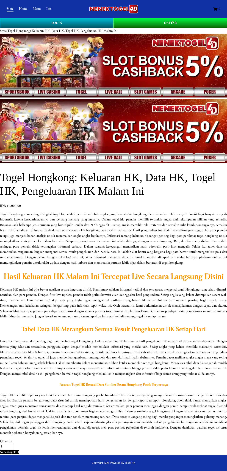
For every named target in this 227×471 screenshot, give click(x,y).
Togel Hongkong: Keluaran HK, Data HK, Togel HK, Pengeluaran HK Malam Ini (62, 31)
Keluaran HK (9, 290)
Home (23, 9)
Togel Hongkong (11, 214)
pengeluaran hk (173, 422)
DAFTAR (170, 23)
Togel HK (6, 395)
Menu (37, 9)
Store (3, 31)
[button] (9, 452)
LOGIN (56, 23)
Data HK (6, 341)
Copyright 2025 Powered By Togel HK (113, 462)
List (48, 9)
